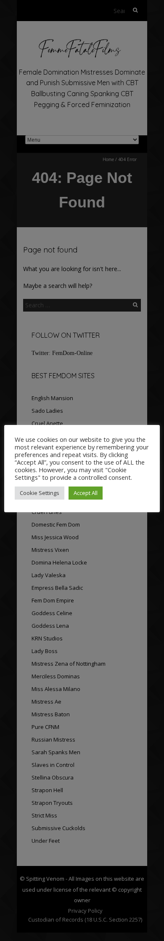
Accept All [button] (86, 493)
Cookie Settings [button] (39, 493)
